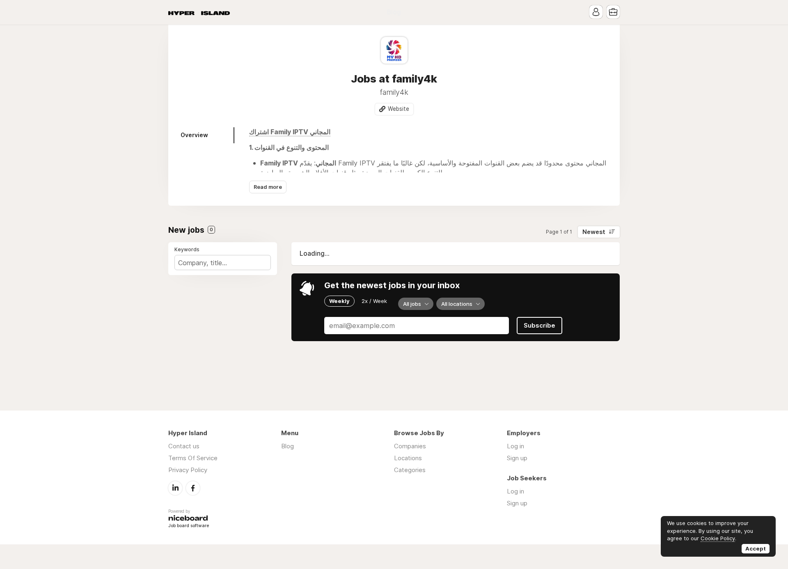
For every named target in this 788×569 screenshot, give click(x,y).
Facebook (193, 488)
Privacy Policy (187, 470)
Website (398, 109)
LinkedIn (175, 488)
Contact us (183, 446)
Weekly (339, 301)
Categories (410, 470)
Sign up (517, 458)
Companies (410, 446)
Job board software (188, 526)
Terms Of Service (193, 458)
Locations (408, 458)
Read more (268, 187)
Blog (394, 12)
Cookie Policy (718, 538)
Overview (194, 134)
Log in (515, 446)
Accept (755, 548)
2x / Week (374, 301)
